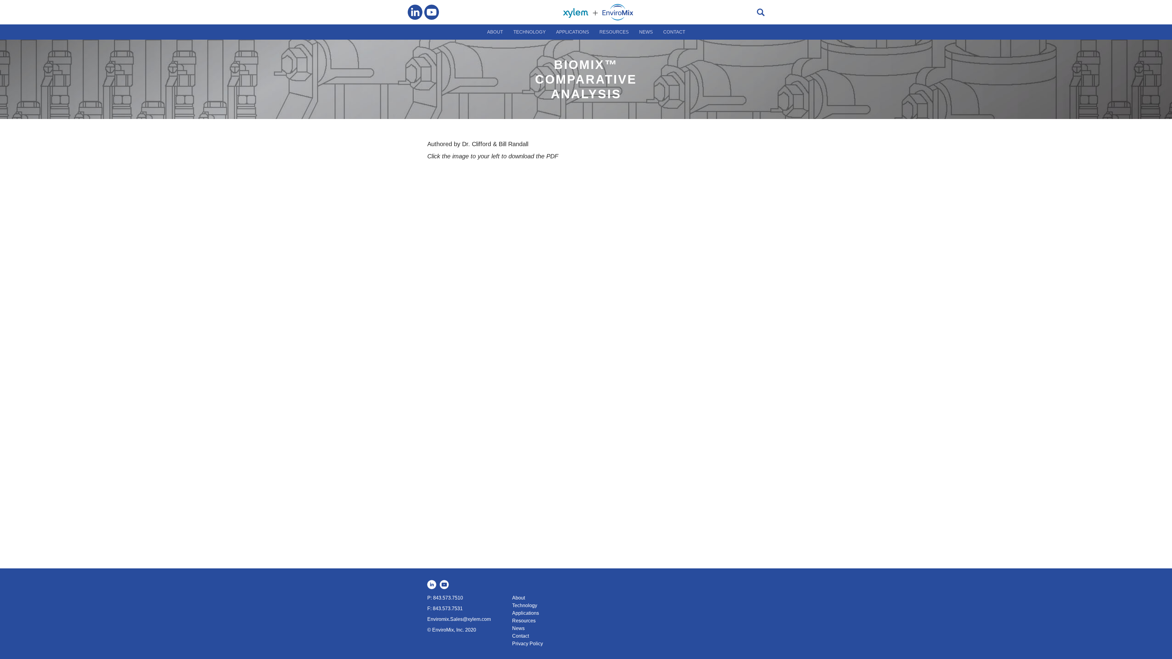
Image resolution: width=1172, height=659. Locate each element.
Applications (525, 613)
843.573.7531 (448, 608)
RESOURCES (614, 31)
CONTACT (674, 31)
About (518, 597)
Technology (524, 605)
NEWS (646, 31)
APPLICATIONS (572, 31)
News (518, 628)
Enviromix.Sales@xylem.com (459, 619)
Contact (520, 636)
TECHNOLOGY (529, 31)
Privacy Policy (527, 643)
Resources (524, 620)
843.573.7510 (448, 597)
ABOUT (495, 31)
